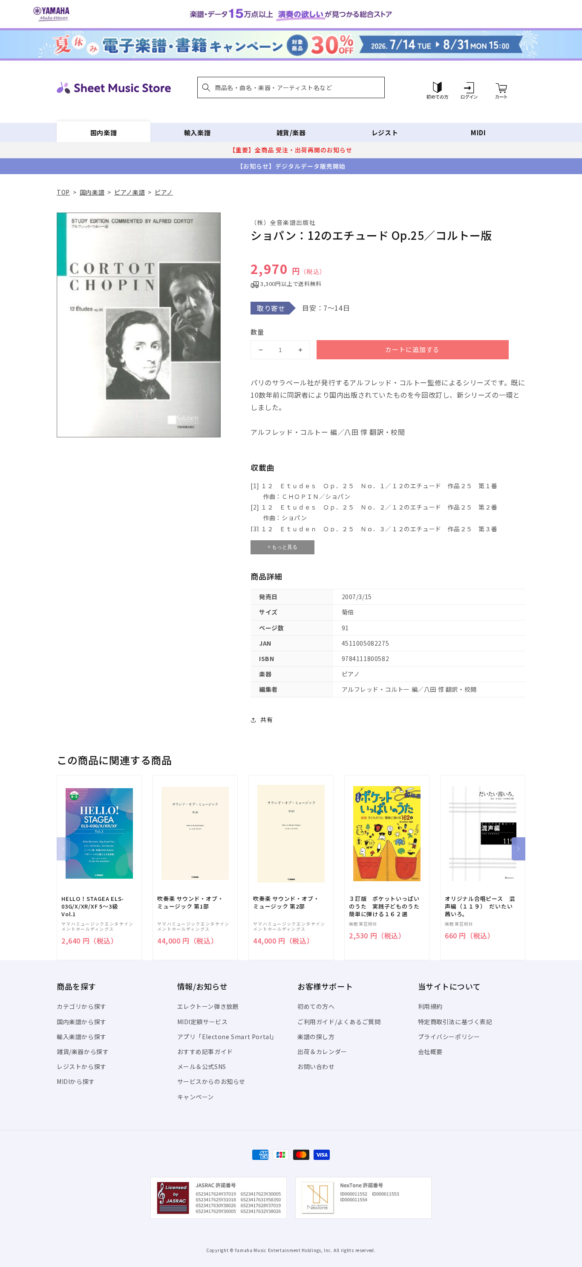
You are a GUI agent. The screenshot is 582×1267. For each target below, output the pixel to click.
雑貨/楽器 (291, 132)
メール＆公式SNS (201, 1066)
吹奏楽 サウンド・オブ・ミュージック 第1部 (190, 902)
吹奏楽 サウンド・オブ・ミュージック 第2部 (286, 902)
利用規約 (430, 1006)
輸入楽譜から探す (82, 1036)
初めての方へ (316, 1006)
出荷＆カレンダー (322, 1051)
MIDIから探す (76, 1081)
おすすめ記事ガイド (205, 1051)
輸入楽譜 (197, 132)
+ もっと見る (282, 547)
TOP (63, 192)
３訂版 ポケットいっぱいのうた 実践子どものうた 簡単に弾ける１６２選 (387, 906)
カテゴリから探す (82, 1006)
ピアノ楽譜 (129, 192)
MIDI (478, 132)
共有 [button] (266, 719)
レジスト (385, 132)
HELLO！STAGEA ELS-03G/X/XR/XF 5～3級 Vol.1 (92, 906)
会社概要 (430, 1051)
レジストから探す (82, 1066)
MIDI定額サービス (202, 1021)
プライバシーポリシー (449, 1036)
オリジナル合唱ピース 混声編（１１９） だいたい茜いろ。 (480, 906)
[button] (291, 87)
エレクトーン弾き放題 (208, 1006)
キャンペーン (195, 1096)
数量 (257, 331)
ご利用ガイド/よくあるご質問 (338, 1021)
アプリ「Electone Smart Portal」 (227, 1036)
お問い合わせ (316, 1066)
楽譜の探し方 (316, 1036)
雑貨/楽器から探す (83, 1051)
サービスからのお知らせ (211, 1081)
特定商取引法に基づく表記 (455, 1021)
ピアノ (164, 192)
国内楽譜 (103, 132)
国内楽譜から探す (82, 1021)
